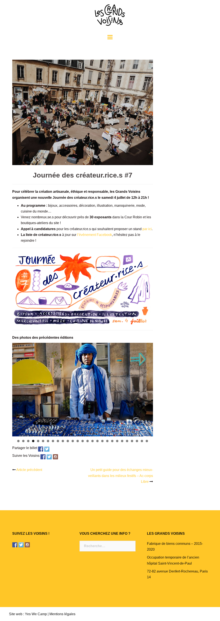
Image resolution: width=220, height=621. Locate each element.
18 (102, 441)
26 (142, 441)
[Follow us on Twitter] (49, 456)
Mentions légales (62, 614)
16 (92, 441)
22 (122, 441)
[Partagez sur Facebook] (40, 449)
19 (107, 441)
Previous (5, 388)
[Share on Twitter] (46, 449)
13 (77, 441)
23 (127, 441)
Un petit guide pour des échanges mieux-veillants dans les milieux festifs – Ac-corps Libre (120, 475)
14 (82, 441)
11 (68, 441)
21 (117, 441)
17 (97, 441)
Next (160, 388)
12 (73, 441)
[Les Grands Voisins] (110, 16)
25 (137, 441)
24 (132, 441)
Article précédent (29, 470)
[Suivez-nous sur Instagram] (55, 456)
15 (87, 441)
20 (112, 441)
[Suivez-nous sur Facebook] (43, 456)
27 (147, 441)
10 (63, 441)
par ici (147, 229)
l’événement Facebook (94, 235)
